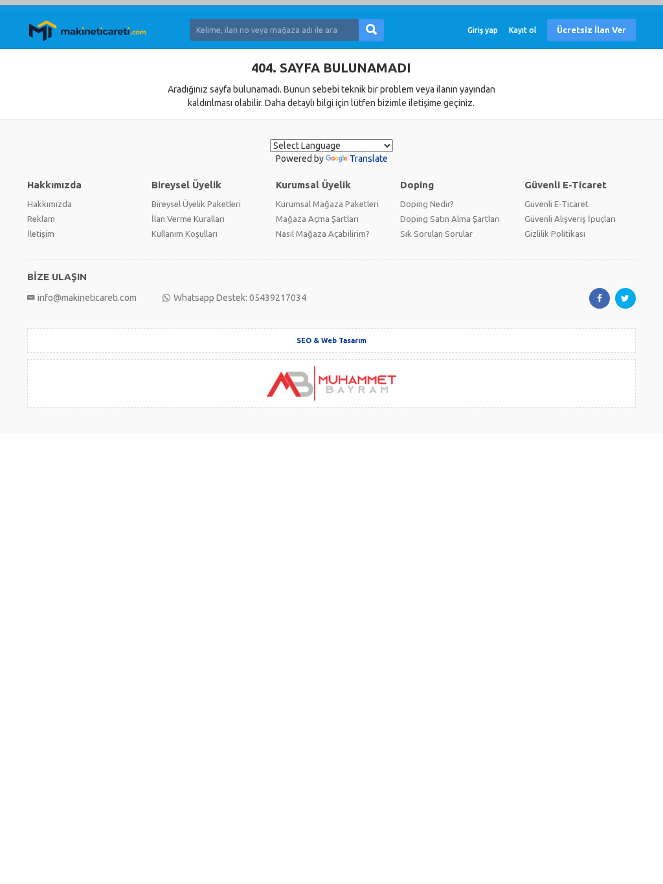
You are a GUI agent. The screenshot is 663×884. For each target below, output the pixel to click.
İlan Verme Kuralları (188, 218)
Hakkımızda (49, 203)
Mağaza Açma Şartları (317, 218)
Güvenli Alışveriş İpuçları (570, 218)
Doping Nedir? (427, 203)
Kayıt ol (522, 30)
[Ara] (371, 30)
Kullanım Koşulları (185, 233)
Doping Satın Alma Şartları (450, 218)
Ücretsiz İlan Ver (591, 29)
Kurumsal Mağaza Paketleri (327, 203)
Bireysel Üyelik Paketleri (196, 203)
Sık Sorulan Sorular (436, 233)
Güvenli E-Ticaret (556, 203)
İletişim (40, 233)
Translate (369, 158)
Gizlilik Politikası (554, 233)
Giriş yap (482, 30)
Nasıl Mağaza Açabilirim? (323, 233)
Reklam (41, 218)
